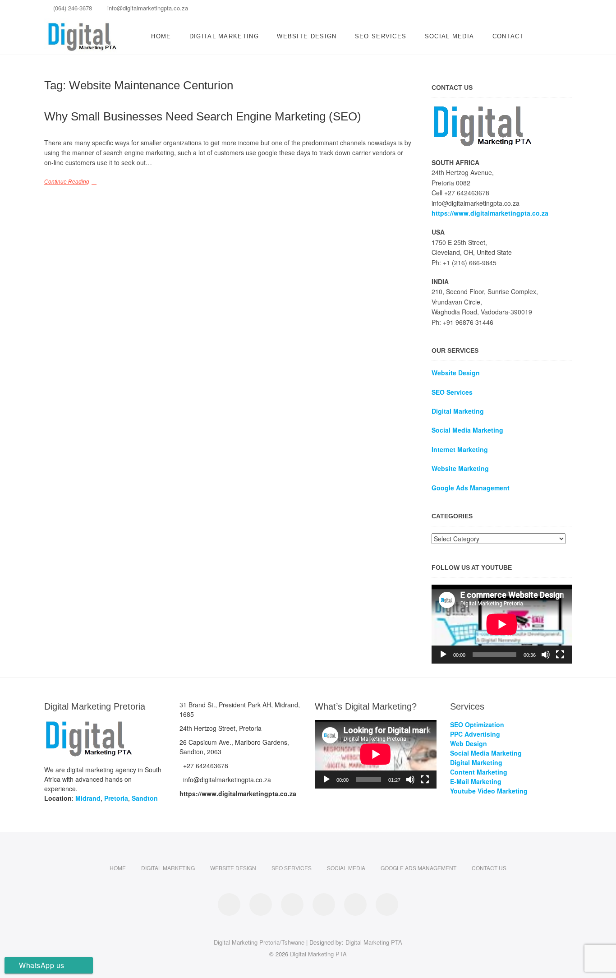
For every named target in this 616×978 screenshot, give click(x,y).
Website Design (306, 36)
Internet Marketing (460, 449)
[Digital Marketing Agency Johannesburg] (483, 109)
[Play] (443, 654)
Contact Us (489, 868)
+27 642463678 (204, 765)
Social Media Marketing (467, 429)
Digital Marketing (224, 36)
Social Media (449, 36)
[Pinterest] (516, 10)
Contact (508, 36)
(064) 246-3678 (71, 8)
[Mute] (545, 654)
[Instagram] (532, 10)
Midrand (88, 798)
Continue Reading (66, 182)
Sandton (145, 798)
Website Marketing (460, 468)
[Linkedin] (501, 10)
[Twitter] (548, 10)
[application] (502, 624)
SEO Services (381, 36)
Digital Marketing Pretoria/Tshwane (259, 942)
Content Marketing (478, 771)
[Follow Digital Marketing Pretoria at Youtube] (387, 904)
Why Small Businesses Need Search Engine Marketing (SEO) (202, 116)
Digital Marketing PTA (373, 942)
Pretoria (116, 798)
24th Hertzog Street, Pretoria (220, 728)
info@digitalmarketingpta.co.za (147, 8)
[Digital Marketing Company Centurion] (89, 724)
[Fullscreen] (560, 654)
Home (161, 36)
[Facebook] (485, 10)
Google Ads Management (418, 868)
